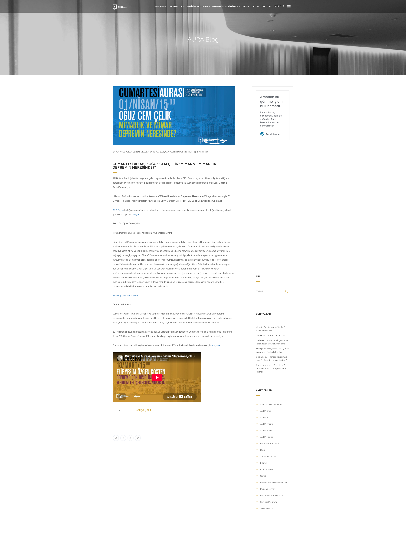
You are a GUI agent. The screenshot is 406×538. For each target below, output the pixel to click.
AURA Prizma (266, 424)
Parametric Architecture (271, 495)
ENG (277, 6)
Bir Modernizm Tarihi (270, 443)
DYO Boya (118, 210)
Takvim (245, 6)
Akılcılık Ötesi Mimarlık (271, 404)
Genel (263, 476)
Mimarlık (145, 152)
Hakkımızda (176, 6)
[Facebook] (123, 438)
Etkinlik (263, 463)
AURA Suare (266, 430)
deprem (136, 152)
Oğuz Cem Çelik (157, 152)
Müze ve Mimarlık (268, 489)
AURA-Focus (266, 437)
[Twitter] (116, 438)
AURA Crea (265, 411)
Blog (256, 6)
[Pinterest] (138, 438)
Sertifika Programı (197, 6)
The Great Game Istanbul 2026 (270, 335)
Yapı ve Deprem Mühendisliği (178, 152)
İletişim (266, 6)
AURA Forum (266, 417)
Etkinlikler (231, 6)
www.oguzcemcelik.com (125, 295)
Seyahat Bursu (267, 508)
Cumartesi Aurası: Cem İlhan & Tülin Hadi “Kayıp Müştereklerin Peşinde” (271, 368)
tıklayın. (135, 214)
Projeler (217, 6)
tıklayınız (215, 345)
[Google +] (131, 438)
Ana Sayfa (160, 6)
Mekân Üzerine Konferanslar (273, 482)
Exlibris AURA (267, 469)
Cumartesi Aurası (123, 152)
